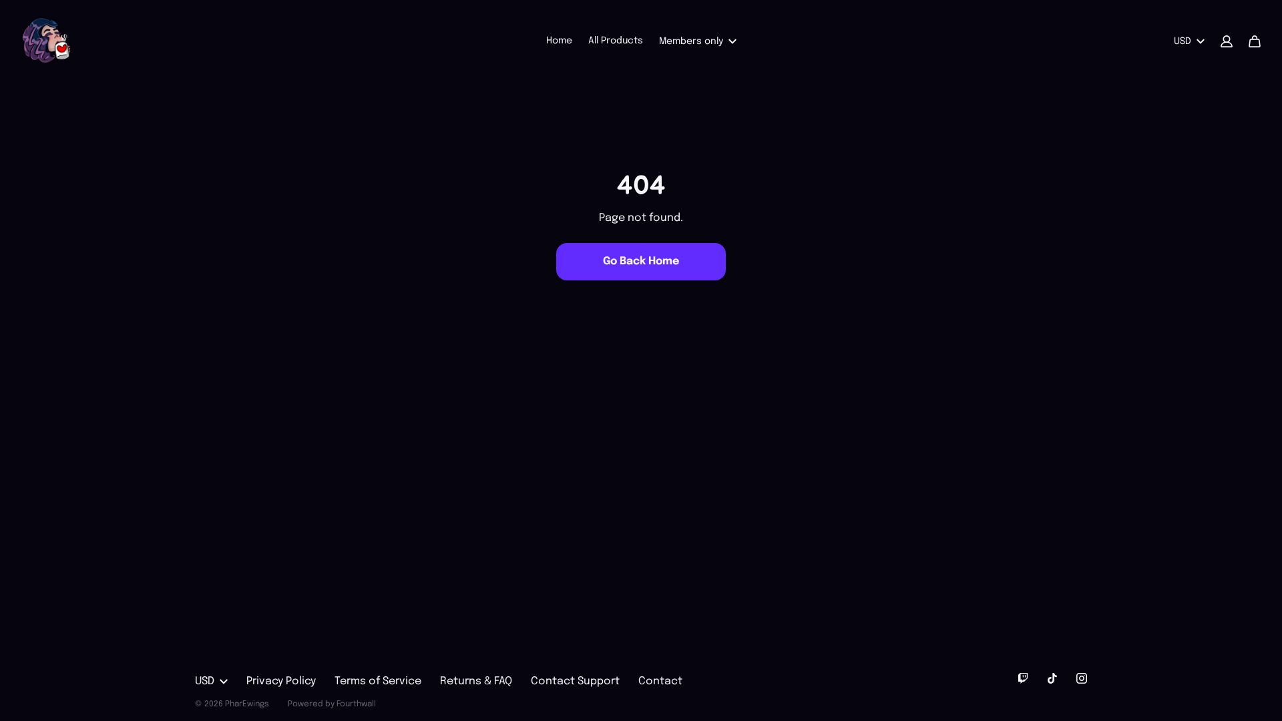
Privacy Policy (281, 681)
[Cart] (1255, 41)
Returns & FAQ (476, 681)
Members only (691, 41)
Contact (660, 681)
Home (559, 40)
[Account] (1227, 41)
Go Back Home (641, 261)
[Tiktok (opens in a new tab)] (1052, 678)
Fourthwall (356, 704)
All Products (615, 40)
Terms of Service (378, 681)
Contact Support (575, 681)
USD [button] (1182, 41)
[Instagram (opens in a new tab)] (1081, 678)
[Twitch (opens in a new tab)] (1023, 678)
